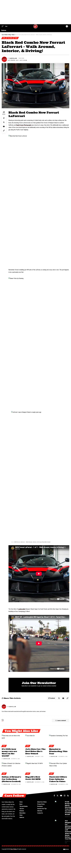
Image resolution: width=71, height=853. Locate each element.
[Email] (4, 126)
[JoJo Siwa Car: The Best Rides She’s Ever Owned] (35, 740)
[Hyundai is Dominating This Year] (59, 740)
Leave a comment (61, 720)
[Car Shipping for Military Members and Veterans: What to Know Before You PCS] (59, 823)
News (4, 38)
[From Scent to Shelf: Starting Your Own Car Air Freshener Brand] (59, 804)
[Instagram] (64, 795)
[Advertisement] (35, 12)
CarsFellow (13, 58)
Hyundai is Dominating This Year (58, 751)
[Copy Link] (4, 130)
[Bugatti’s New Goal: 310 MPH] (35, 768)
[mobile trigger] (3, 26)
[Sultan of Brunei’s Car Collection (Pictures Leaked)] (12, 768)
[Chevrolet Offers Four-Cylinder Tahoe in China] (59, 768)
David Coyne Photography (23, 125)
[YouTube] (61, 795)
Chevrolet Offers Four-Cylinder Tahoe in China (58, 779)
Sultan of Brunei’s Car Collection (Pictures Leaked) (11, 779)
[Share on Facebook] (4, 118)
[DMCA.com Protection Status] (66, 849)
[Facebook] (54, 795)
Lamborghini (21, 609)
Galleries (10, 38)
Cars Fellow (14, 849)
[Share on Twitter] (4, 122)
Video (16, 38)
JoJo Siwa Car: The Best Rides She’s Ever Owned (35, 751)
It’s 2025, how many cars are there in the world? (9, 752)
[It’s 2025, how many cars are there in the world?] (12, 740)
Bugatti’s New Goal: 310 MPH (32, 778)
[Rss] (68, 795)
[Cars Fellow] (35, 26)
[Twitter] (57, 795)
